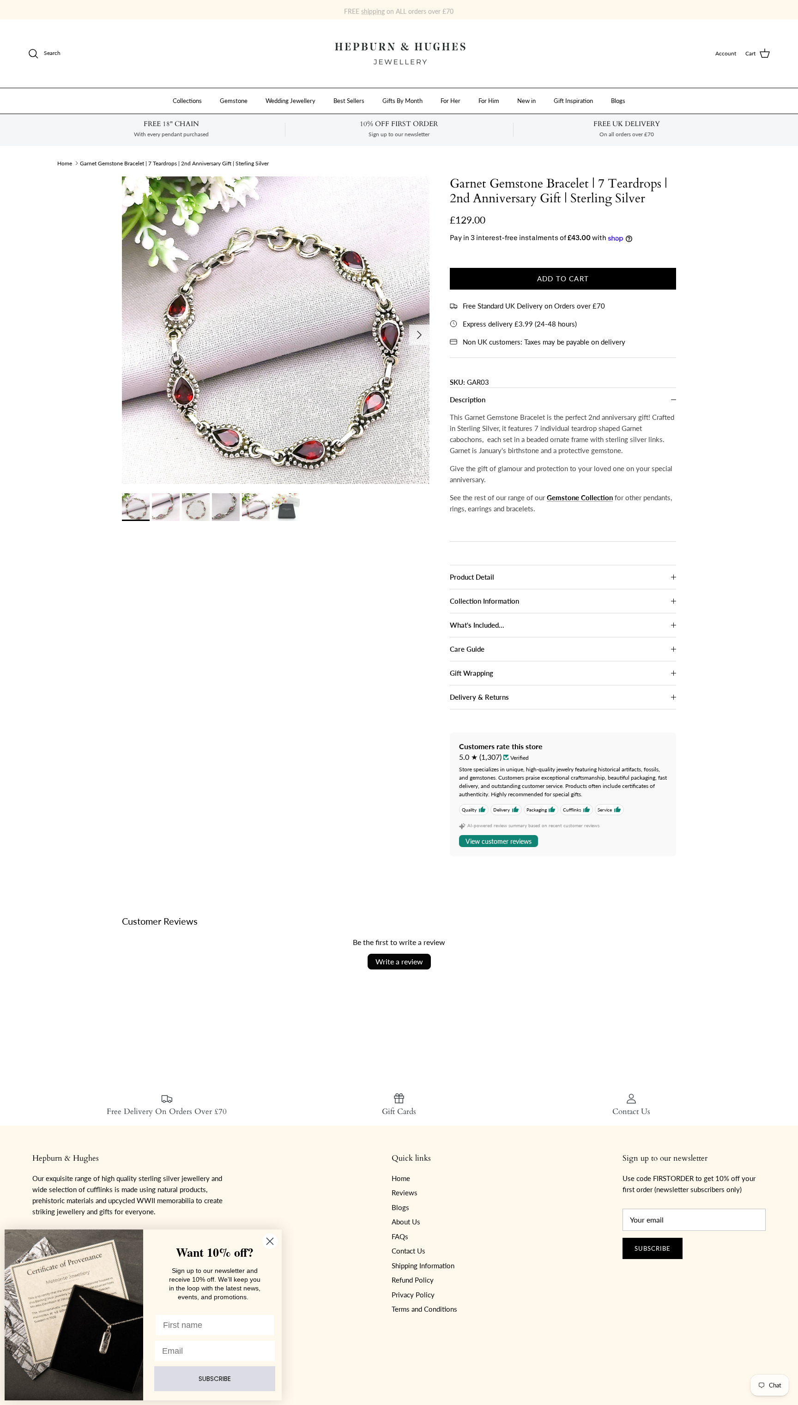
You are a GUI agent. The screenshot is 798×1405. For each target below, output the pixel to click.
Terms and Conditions (424, 1309)
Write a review (399, 961)
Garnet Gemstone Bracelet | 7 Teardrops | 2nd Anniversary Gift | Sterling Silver (174, 162)
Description (467, 399)
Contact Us (408, 1251)
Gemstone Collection (580, 497)
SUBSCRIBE (215, 1378)
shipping (373, 9)
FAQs (400, 1236)
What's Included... (477, 625)
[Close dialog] (270, 1241)
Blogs (618, 100)
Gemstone (234, 100)
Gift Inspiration (573, 100)
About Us (406, 1221)
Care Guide (467, 649)
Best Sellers (348, 100)
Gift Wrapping (471, 673)
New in (526, 100)
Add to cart (563, 278)
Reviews (404, 1192)
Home (64, 162)
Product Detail (472, 577)
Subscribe (653, 1248)
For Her (450, 100)
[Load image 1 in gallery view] (275, 330)
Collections (187, 100)
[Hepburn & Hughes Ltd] (399, 54)
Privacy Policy (413, 1294)
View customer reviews (499, 841)
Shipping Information (423, 1265)
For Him (488, 100)
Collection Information (484, 601)
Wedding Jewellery (290, 100)
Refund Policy (413, 1280)
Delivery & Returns (479, 697)
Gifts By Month (402, 100)
